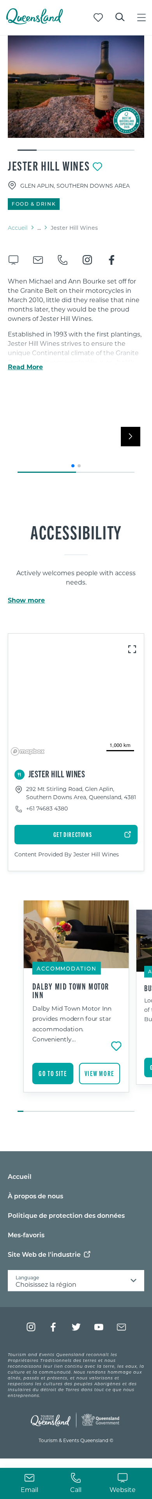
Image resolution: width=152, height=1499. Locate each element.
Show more (26, 600)
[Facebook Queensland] (53, 1327)
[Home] (34, 22)
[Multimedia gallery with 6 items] (76, 93)
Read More (25, 366)
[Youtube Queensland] (98, 1327)
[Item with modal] (76, 86)
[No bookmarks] (98, 17)
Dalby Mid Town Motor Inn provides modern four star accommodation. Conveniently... (72, 1023)
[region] (76, 696)
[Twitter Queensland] (76, 1327)
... (39, 228)
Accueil (18, 227)
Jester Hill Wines (49, 165)
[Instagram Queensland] (31, 1327)
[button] (72, 465)
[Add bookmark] (97, 167)
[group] (76, 1006)
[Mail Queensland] (121, 1327)
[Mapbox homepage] (28, 751)
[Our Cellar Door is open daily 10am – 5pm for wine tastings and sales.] (76, 86)
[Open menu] (141, 17)
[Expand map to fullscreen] (132, 649)
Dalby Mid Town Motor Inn (70, 990)
